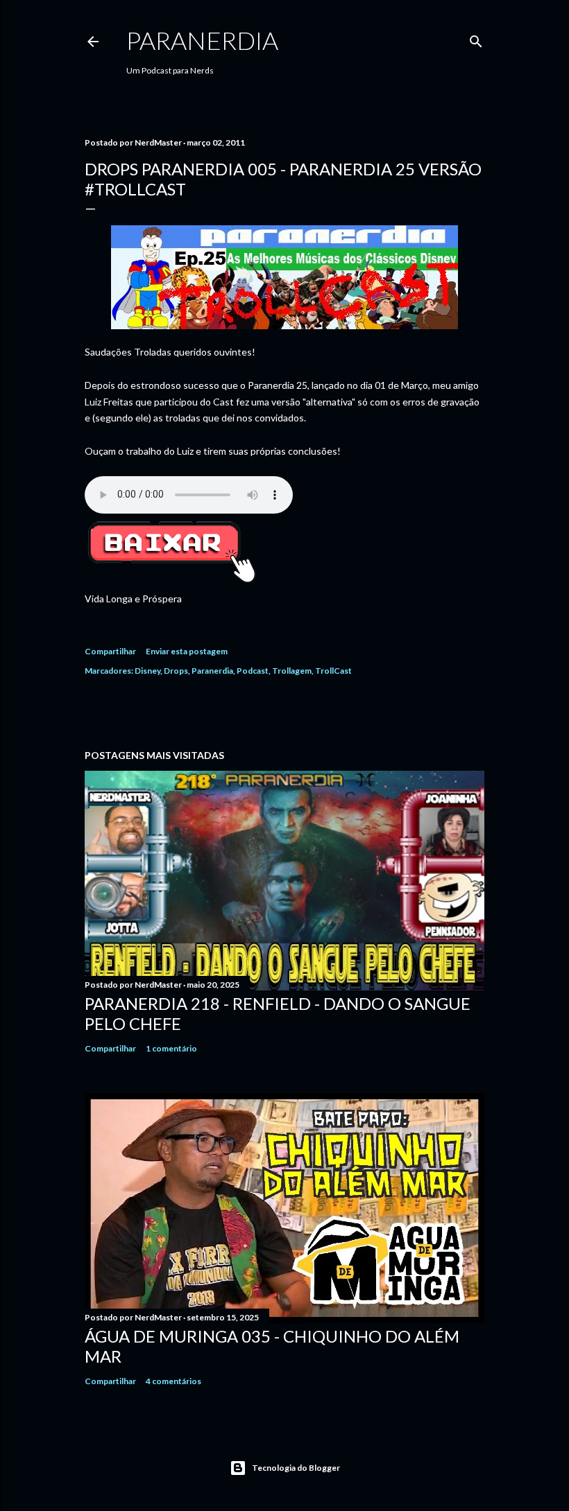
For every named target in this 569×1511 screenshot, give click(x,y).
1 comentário (171, 1048)
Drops (176, 670)
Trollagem (292, 670)
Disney (147, 670)
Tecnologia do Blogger (296, 1467)
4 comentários (173, 1381)
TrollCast (333, 670)
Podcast (253, 670)
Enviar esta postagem (187, 651)
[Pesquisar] (476, 38)
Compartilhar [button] (110, 651)
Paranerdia (202, 40)
